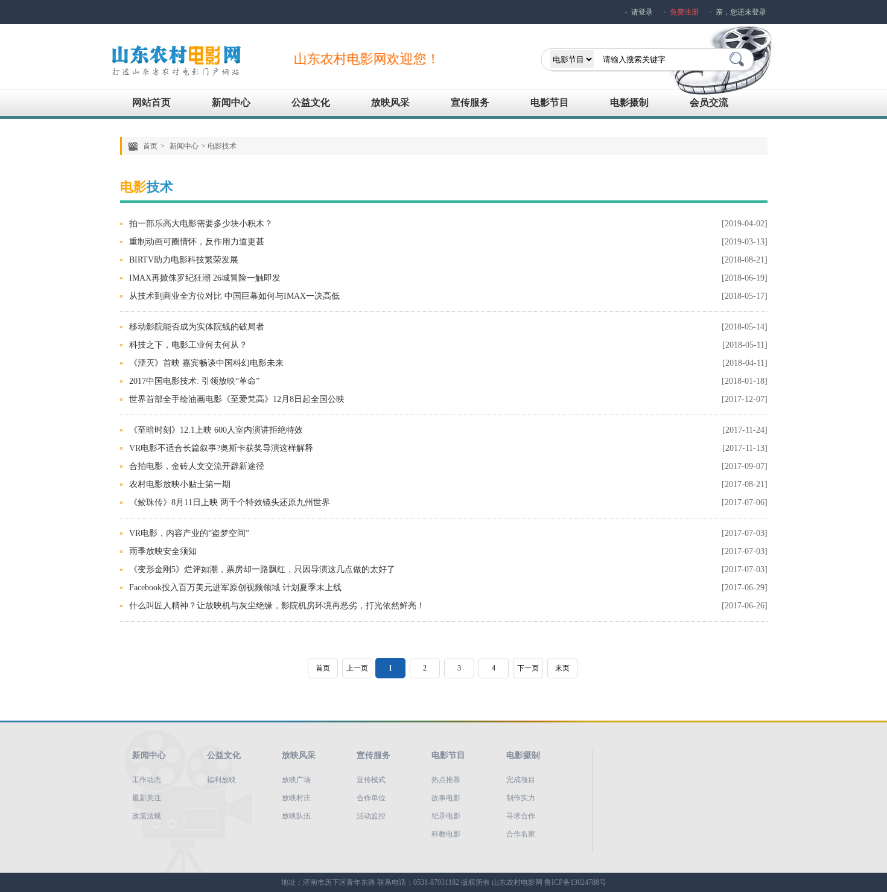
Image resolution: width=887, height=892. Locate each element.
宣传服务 (470, 102)
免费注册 (684, 12)
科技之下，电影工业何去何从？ (188, 344)
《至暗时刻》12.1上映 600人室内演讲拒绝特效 (216, 430)
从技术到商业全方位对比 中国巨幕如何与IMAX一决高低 (234, 296)
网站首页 (151, 102)
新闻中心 (231, 102)
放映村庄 (296, 798)
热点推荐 (445, 780)
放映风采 (390, 102)
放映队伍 (296, 816)
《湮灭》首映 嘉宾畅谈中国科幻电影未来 (206, 363)
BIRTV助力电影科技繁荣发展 (183, 259)
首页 (150, 146)
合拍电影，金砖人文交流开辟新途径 (196, 466)
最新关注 (146, 798)
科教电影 (445, 834)
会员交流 (709, 102)
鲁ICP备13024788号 (575, 882)
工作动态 (146, 780)
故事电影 (445, 798)
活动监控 (371, 816)
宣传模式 (371, 780)
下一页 (528, 668)
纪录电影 (445, 816)
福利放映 (221, 780)
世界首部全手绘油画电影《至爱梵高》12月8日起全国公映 (237, 399)
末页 (562, 668)
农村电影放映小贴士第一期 (179, 484)
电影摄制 (629, 102)
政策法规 (146, 816)
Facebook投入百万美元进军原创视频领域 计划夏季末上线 (235, 587)
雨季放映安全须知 (163, 551)
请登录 (642, 12)
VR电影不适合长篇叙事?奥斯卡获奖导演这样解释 (221, 448)
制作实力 (520, 798)
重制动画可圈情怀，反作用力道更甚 (196, 241)
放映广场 (296, 780)
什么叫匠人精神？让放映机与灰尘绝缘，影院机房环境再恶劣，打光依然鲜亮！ (277, 605)
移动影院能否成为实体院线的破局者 (196, 326)
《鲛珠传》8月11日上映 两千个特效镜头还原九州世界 (229, 502)
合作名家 (520, 834)
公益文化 (310, 102)
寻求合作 (520, 816)
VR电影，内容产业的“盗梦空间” (189, 533)
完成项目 (520, 780)
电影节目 (549, 102)
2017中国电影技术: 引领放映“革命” (194, 381)
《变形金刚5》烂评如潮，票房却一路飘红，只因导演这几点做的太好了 (262, 569)
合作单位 (371, 798)
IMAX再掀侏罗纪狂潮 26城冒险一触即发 (205, 277)
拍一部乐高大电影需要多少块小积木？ (201, 223)
